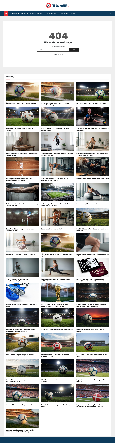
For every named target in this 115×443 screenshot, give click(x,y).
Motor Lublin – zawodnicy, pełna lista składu (22, 405)
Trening (24, 13)
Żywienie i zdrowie (36, 13)
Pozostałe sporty (52, 13)
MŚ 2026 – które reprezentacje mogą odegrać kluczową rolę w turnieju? (54, 305)
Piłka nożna (14, 13)
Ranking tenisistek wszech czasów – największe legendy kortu (19, 179)
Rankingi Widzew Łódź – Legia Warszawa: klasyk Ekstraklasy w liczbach (91, 305)
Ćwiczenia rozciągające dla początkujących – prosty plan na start (92, 154)
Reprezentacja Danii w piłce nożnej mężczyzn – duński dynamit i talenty (89, 405)
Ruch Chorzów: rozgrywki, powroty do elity (57, 329)
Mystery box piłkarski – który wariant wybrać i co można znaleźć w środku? (90, 280)
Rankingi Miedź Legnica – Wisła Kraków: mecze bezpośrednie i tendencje (20, 431)
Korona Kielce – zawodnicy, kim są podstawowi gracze (18, 380)
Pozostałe (64, 13)
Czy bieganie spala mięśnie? (51, 229)
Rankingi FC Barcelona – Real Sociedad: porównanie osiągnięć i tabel (20, 330)
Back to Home (58, 54)
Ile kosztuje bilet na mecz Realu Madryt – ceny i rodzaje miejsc (56, 204)
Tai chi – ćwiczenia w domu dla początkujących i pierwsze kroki (17, 280)
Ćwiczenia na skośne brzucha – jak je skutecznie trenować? (54, 179)
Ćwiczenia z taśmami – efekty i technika (20, 254)
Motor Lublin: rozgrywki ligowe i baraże (20, 355)
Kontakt (73, 13)
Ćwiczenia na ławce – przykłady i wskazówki (92, 179)
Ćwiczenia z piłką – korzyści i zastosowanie (92, 204)
